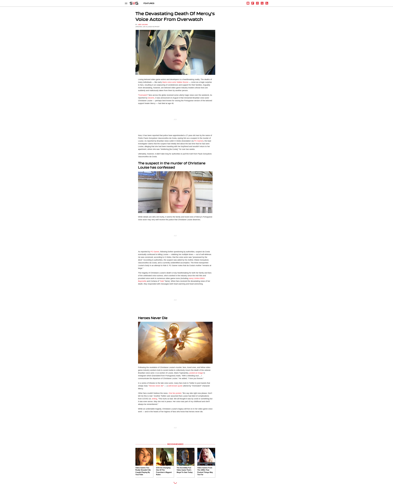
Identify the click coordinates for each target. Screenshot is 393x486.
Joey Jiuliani (143, 24)
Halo (162, 281)
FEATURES (148, 3)
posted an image (196, 373)
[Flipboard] (252, 4)
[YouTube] (248, 4)
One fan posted (175, 393)
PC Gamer (198, 141)
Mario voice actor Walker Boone (175, 82)
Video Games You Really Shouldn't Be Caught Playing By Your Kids (143, 471)
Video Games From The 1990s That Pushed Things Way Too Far (205, 471)
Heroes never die (156, 386)
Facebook (209, 211)
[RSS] (266, 4)
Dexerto (151, 98)
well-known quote (175, 386)
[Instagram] (257, 4)
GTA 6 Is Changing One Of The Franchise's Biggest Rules (164, 471)
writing (154, 399)
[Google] (262, 4)
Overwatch (143, 95)
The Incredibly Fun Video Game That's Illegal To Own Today (185, 470)
